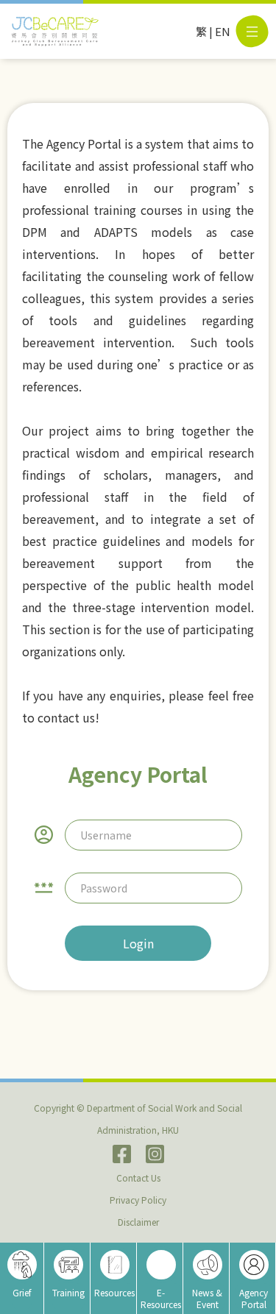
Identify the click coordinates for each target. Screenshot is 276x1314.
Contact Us (138, 1177)
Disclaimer (138, 1221)
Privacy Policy (138, 1199)
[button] (252, 31)
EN (222, 31)
